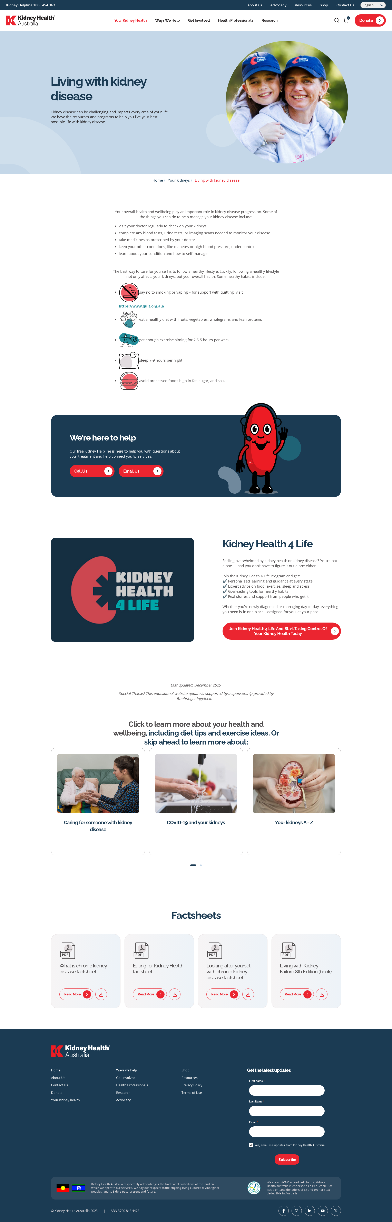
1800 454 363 (44, 5)
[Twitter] (336, 1211)
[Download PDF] (101, 994)
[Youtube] (323, 1211)
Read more (72, 994)
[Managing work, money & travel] (294, 783)
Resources (303, 5)
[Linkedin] (310, 1211)
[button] (193, 865)
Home (158, 180)
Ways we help (167, 20)
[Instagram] (297, 1211)
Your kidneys (179, 180)
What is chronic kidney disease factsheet (83, 969)
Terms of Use (192, 1092)
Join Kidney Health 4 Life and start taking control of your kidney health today (278, 631)
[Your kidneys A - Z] (196, 783)
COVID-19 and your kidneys (98, 822)
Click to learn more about (169, 724)
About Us (254, 5)
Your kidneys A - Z (196, 822)
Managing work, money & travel (294, 822)
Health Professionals (235, 20)
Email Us (131, 471)
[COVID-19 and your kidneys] (98, 783)
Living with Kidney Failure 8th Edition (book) (306, 969)
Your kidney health (130, 20)
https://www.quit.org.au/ (141, 306)
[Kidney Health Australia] (30, 20)
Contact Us (345, 5)
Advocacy (278, 5)
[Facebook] (283, 1211)
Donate (366, 20)
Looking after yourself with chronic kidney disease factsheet (229, 972)
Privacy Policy (192, 1085)
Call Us (80, 471)
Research (269, 20)
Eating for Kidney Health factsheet (158, 969)
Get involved (199, 20)
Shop (324, 5)
